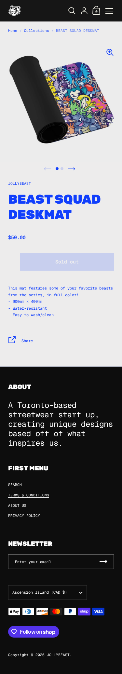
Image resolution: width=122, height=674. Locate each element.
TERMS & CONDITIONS (28, 495)
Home (12, 30)
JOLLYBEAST (19, 183)
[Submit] (103, 561)
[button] (57, 168)
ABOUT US (17, 505)
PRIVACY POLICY (24, 515)
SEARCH (15, 484)
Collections (36, 30)
